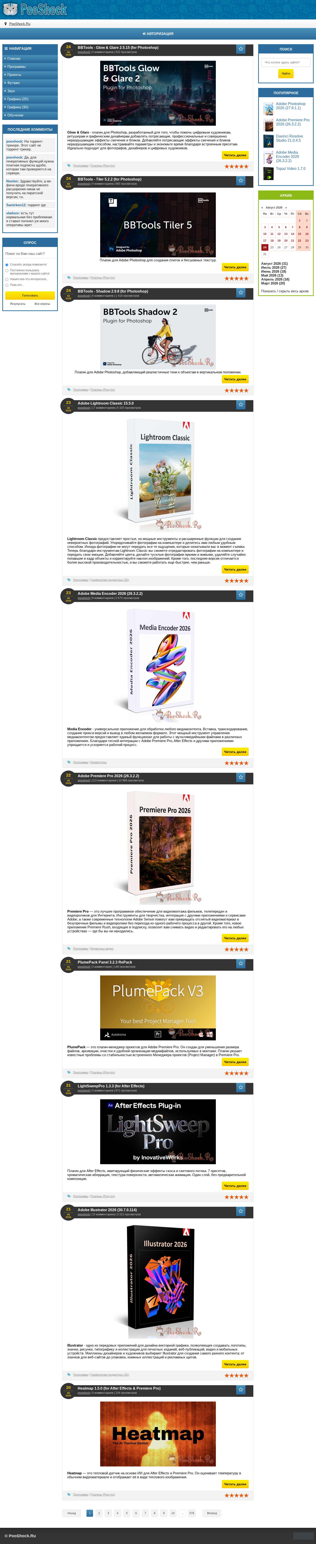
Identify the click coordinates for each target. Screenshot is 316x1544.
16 (307, 234)
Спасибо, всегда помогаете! (28, 264)
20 (286, 240)
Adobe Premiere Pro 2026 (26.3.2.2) (108, 776)
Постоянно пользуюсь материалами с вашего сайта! (30, 272)
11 (271, 234)
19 (279, 240)
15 (299, 234)
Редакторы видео (101, 948)
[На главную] (34, 9)
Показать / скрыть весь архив (285, 291)
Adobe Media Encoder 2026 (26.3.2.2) (110, 594)
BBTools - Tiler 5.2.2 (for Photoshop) (109, 179)
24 (264, 247)
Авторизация (159, 34)
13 (286, 234)
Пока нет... (17, 285)
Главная (13, 58)
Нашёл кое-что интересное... (29, 279)
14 (292, 234)
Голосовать (30, 295)
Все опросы (42, 304)
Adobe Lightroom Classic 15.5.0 (106, 403)
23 (307, 240)
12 (279, 234)
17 (264, 240)
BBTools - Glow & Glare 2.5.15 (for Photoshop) (118, 48)
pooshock (84, 52)
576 (191, 1513)
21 (292, 240)
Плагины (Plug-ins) (102, 165)
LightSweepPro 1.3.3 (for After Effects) (111, 1086)
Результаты (17, 304)
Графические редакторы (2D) (109, 580)
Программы (80, 165)
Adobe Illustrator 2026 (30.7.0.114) (107, 1210)
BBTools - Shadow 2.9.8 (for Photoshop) (113, 291)
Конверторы (98, 762)
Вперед (212, 1513)
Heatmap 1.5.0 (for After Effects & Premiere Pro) (119, 1388)
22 (299, 240)
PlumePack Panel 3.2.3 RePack (105, 962)
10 (173, 1513)
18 (272, 240)
